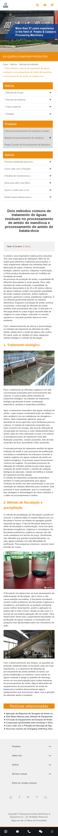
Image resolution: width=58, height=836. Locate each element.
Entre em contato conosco (24, 783)
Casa (5, 64)
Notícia (13, 64)
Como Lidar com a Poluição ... (18, 169)
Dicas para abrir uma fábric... (18, 183)
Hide (27, 246)
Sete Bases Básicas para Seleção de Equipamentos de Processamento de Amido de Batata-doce (30, 716)
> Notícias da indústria (14, 99)
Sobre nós (17, 755)
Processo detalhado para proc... (19, 162)
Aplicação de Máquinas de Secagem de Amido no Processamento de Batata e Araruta (30, 713)
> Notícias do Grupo (13, 92)
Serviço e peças (19, 774)
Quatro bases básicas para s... (18, 197)
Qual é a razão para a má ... (17, 190)
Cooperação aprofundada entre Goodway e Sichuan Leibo (30, 723)
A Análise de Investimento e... (18, 176)
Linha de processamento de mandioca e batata (26, 131)
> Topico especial (12, 106)
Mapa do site (17, 820)
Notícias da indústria (28, 64)
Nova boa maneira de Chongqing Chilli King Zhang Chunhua (30, 729)
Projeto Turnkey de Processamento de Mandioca (27, 144)
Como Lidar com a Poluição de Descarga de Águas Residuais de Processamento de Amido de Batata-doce (30, 726)
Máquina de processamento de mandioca (24, 138)
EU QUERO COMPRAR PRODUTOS (25, 56)
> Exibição (9, 114)
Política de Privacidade (36, 820)
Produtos (16, 746)
